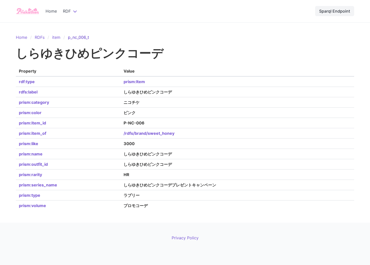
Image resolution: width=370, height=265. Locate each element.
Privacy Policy (185, 237)
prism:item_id (32, 122)
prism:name (31, 153)
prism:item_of (32, 133)
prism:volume (32, 205)
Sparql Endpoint (334, 11)
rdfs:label (28, 91)
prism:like (28, 143)
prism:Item (134, 81)
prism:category (34, 102)
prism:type (29, 195)
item (56, 37)
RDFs (40, 37)
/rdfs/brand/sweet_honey (149, 133)
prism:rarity (30, 174)
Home (51, 11)
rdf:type (27, 81)
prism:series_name (38, 184)
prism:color (30, 112)
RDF (67, 11)
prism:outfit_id (33, 164)
